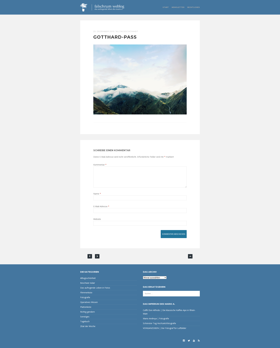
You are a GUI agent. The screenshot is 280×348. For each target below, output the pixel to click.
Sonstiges (84, 316)
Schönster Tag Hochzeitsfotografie (159, 323)
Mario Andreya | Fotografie (156, 318)
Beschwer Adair (87, 283)
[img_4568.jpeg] (140, 79)
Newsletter (178, 7)
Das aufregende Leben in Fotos (95, 287)
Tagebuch (85, 321)
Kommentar (99, 164)
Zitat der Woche (87, 326)
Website (97, 219)
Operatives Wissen (89, 302)
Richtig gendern (87, 311)
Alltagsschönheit (127, 31)
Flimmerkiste (86, 292)
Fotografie (85, 297)
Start (166, 7)
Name (97, 193)
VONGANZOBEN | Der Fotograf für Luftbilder (164, 328)
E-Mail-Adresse (101, 206)
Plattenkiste (85, 307)
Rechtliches (193, 7)
